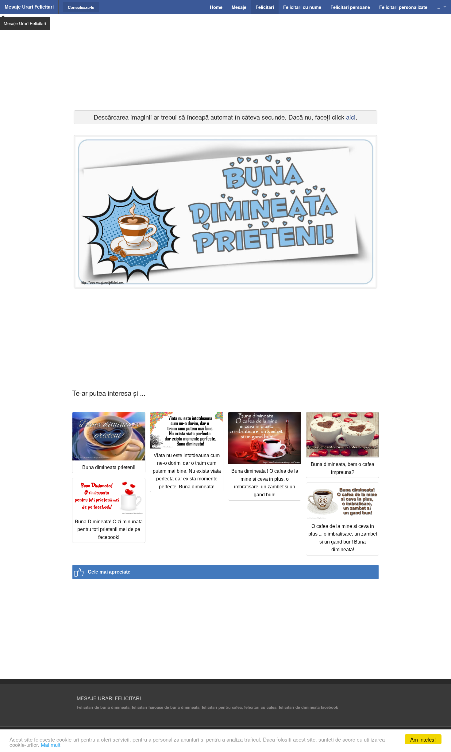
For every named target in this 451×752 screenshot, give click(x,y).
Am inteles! (423, 739)
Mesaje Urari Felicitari (29, 6)
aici (351, 117)
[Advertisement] (225, 61)
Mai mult (50, 744)
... (438, 7)
